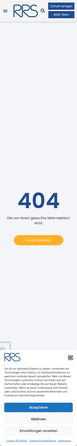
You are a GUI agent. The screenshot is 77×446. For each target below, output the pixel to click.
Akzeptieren (38, 407)
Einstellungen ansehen (39, 431)
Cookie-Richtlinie (16, 440)
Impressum (64, 440)
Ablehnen (38, 419)
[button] (70, 358)
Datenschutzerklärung (42, 440)
